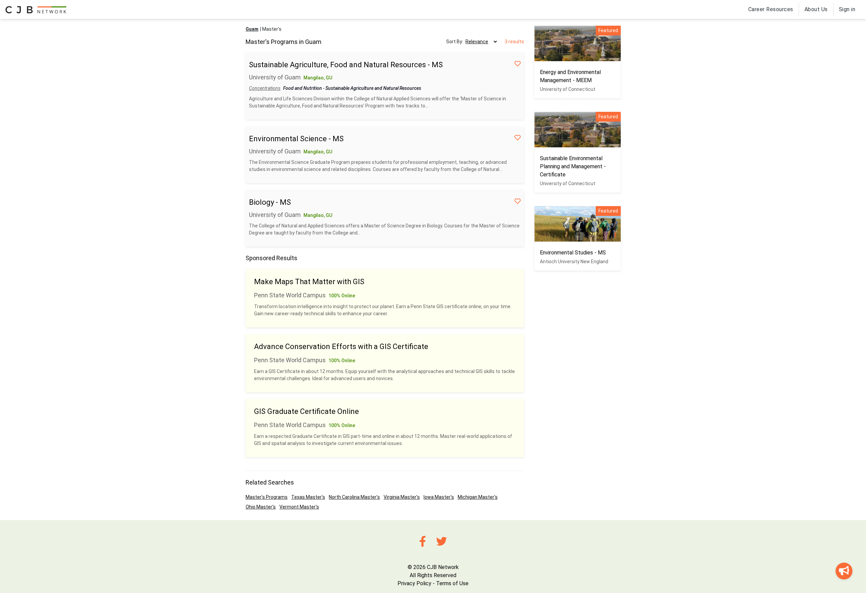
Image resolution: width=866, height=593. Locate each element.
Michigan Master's (478, 497)
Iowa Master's (439, 497)
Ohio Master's (261, 507)
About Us (816, 9)
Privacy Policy (414, 583)
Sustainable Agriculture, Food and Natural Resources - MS (346, 64)
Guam (252, 29)
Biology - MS (270, 202)
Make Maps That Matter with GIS (309, 281)
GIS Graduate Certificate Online (306, 411)
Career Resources (770, 9)
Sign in (847, 9)
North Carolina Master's (354, 497)
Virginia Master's (402, 497)
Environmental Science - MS (296, 138)
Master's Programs (267, 497)
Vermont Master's (299, 507)
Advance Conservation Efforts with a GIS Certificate (341, 346)
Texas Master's (308, 497)
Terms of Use (452, 583)
